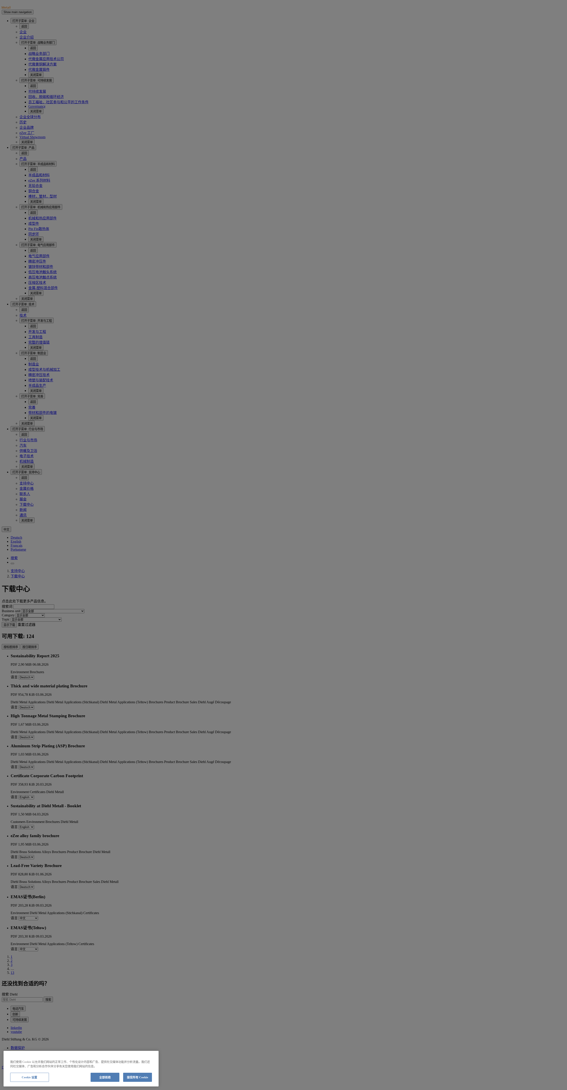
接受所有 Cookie (137, 1077)
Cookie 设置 (29, 1077)
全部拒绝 (105, 1077)
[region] (81, 1068)
